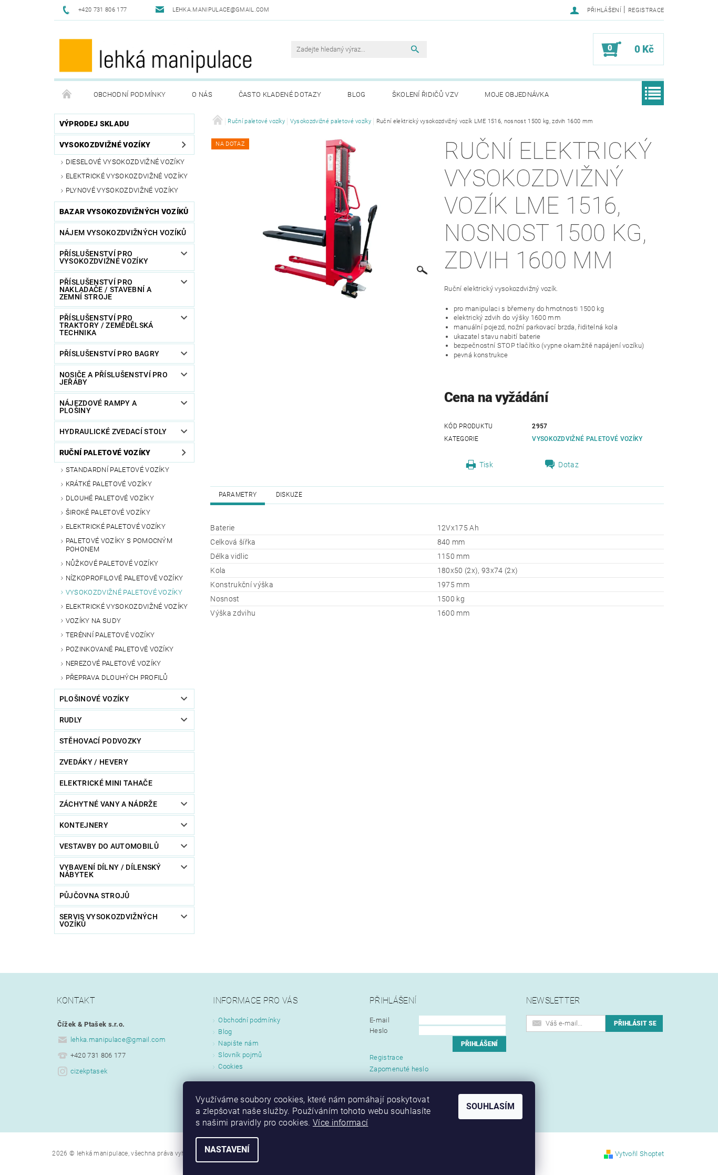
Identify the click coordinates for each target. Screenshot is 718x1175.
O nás (202, 94)
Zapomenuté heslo (399, 1069)
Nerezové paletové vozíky (113, 663)
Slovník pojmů (240, 1055)
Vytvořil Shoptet (639, 1154)
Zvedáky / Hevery (93, 762)
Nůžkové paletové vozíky (112, 563)
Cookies (230, 1066)
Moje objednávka (517, 94)
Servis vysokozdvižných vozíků (108, 920)
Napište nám (238, 1043)
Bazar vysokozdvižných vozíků (124, 211)
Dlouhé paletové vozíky (110, 498)
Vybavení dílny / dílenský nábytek (110, 871)
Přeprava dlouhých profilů (117, 677)
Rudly (71, 720)
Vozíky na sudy (93, 621)
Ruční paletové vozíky (105, 452)
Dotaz (568, 464)
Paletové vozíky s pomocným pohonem (119, 545)
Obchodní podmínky (130, 94)
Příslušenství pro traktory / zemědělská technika (106, 325)
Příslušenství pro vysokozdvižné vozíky (103, 257)
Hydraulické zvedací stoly (113, 431)
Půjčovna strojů (94, 895)
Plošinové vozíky (94, 699)
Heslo (379, 1031)
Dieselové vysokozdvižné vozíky (125, 162)
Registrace (646, 10)
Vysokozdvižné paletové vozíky (124, 592)
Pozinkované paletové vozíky (120, 649)
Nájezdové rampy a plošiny (98, 407)
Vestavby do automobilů (109, 846)
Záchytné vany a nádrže (108, 804)
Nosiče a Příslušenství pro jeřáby (113, 378)
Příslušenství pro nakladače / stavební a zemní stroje (105, 289)
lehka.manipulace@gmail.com (118, 1039)
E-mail (379, 1020)
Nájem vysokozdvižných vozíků (123, 232)
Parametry (238, 494)
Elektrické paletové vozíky (116, 526)
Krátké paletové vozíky (109, 484)
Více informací (340, 1123)
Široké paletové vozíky (108, 512)
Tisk (486, 464)
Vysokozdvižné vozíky (104, 144)
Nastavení (227, 1149)
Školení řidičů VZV (425, 94)
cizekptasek (89, 1071)
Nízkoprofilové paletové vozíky (124, 578)
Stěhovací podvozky (100, 741)
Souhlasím (490, 1106)
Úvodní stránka (67, 94)
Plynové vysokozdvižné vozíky (122, 190)
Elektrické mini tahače (105, 783)
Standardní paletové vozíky (117, 470)
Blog (356, 94)
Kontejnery (83, 825)
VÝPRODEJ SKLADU (94, 123)
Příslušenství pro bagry (109, 353)
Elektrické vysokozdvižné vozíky (127, 176)
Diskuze (289, 494)
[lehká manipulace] (156, 54)
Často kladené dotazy (280, 94)
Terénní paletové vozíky (110, 635)
